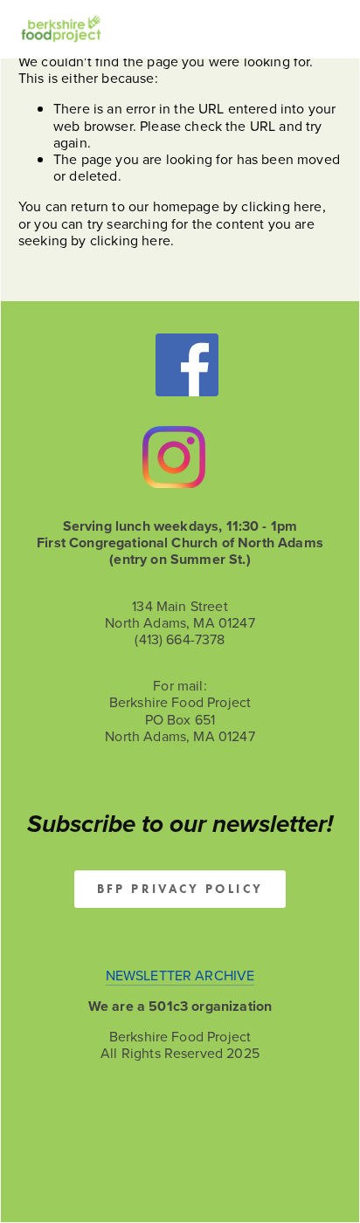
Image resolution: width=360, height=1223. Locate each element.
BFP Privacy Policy (180, 889)
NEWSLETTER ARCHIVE (180, 975)
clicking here (281, 206)
